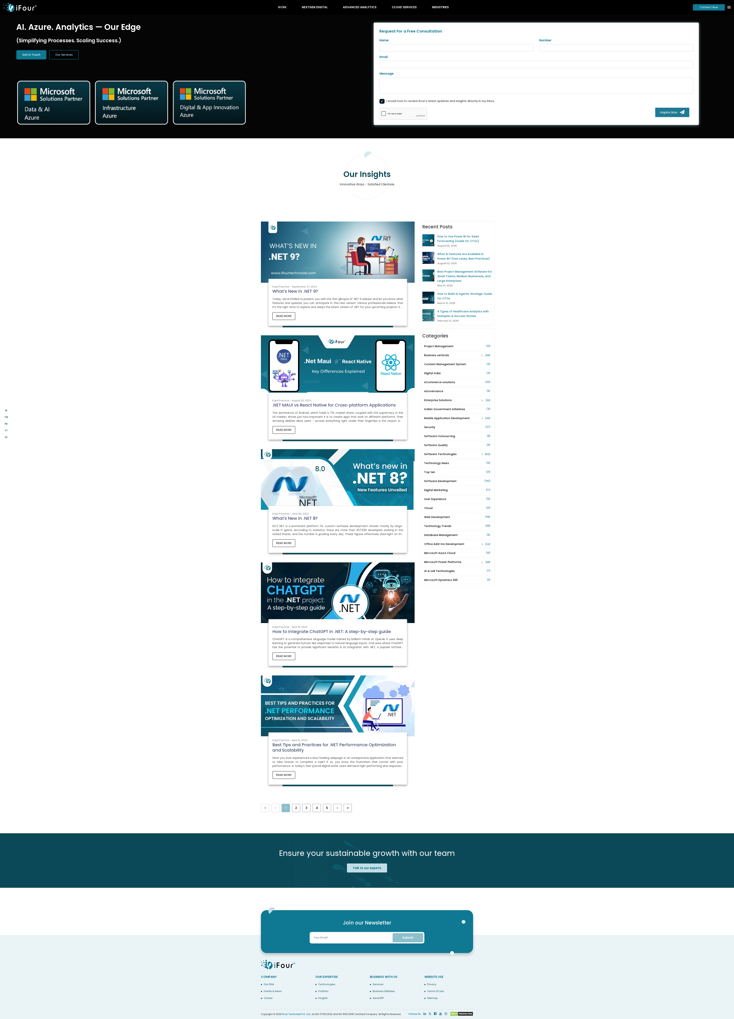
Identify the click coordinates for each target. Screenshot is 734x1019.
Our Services (64, 55)
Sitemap (432, 998)
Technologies (326, 984)
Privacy (431, 984)
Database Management (457, 535)
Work (282, 7)
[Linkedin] (424, 1014)
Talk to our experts (367, 868)
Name (384, 40)
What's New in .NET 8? (295, 518)
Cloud (457, 508)
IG (6, 437)
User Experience (457, 499)
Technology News (457, 463)
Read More (283, 316)
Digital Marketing (457, 490)
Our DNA (269, 984)
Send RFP (378, 998)
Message (386, 73)
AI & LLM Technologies (457, 571)
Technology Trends (457, 526)
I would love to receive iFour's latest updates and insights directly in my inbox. (440, 101)
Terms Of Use (435, 991)
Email (383, 57)
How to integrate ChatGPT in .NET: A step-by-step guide (331, 632)
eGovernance (457, 391)
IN (6, 410)
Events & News (273, 991)
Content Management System (457, 364)
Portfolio (323, 991)
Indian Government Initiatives (457, 409)
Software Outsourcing (457, 436)
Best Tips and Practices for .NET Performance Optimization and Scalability (334, 747)
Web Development (457, 517)
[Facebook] (435, 1014)
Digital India (457, 373)
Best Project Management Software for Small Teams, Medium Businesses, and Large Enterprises (464, 276)
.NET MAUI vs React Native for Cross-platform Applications (334, 405)
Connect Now (709, 7)
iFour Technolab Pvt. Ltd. (296, 1014)
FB (6, 423)
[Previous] (337, 808)
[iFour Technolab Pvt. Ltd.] (278, 964)
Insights (323, 998)
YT (6, 430)
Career (268, 998)
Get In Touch (31, 55)
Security (457, 427)
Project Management (457, 346)
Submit (407, 938)
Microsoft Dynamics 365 (457, 580)
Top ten (457, 472)
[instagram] (446, 1014)
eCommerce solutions (457, 382)
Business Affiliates (384, 991)
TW (6, 417)
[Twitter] (430, 1014)
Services (378, 984)
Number (545, 40)
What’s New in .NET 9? (295, 291)
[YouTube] (440, 1014)
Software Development (457, 481)
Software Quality (457, 445)
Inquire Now (670, 112)
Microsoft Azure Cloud (457, 553)
